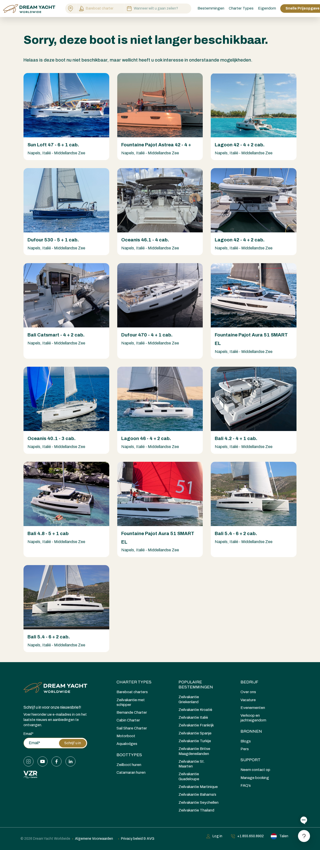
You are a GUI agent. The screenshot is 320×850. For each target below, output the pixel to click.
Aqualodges (126, 744)
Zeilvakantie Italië (193, 717)
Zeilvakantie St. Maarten (191, 763)
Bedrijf (249, 682)
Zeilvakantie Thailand (196, 810)
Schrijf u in (72, 743)
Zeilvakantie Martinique (198, 787)
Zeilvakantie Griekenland (188, 699)
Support (250, 760)
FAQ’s (245, 785)
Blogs (245, 741)
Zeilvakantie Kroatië (195, 710)
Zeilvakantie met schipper (130, 702)
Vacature (248, 700)
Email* (29, 734)
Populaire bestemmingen (195, 684)
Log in (217, 836)
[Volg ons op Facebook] (57, 761)
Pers (244, 749)
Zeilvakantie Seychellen (198, 802)
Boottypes (129, 755)
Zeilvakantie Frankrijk (196, 725)
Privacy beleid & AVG (137, 838)
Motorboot (125, 736)
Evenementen (252, 708)
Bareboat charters (132, 692)
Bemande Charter (131, 712)
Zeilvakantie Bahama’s (197, 794)
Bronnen (251, 731)
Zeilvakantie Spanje (195, 733)
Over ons (248, 692)
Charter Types (134, 682)
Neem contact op (255, 770)
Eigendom (267, 8)
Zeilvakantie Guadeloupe (188, 776)
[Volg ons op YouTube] (43, 761)
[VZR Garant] (30, 773)
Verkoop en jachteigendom (253, 717)
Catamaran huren (131, 772)
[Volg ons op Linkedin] (71, 761)
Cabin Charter (128, 720)
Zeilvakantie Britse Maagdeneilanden (194, 751)
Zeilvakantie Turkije (194, 741)
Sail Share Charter (131, 728)
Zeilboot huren (128, 765)
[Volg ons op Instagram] (29, 761)
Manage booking (254, 778)
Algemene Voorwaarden (94, 838)
